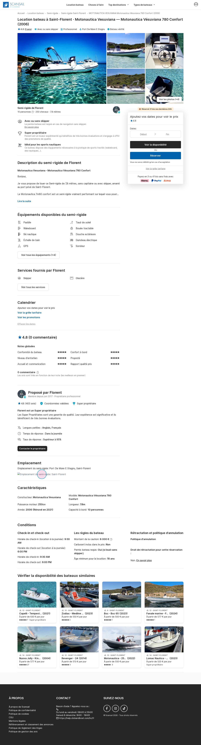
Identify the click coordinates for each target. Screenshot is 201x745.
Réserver (155, 155)
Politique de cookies (19, 714)
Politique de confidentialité (22, 710)
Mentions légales (17, 721)
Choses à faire (96, 5)
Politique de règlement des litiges (25, 728)
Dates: (133, 128)
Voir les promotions (29, 317)
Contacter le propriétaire (32, 448)
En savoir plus (144, 560)
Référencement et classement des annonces (31, 724)
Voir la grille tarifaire (29, 312)
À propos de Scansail (19, 706)
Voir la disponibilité (155, 144)
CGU (11, 717)
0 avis (28, 29)
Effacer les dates (26, 324)
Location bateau (75, 5)
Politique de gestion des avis (23, 731)
